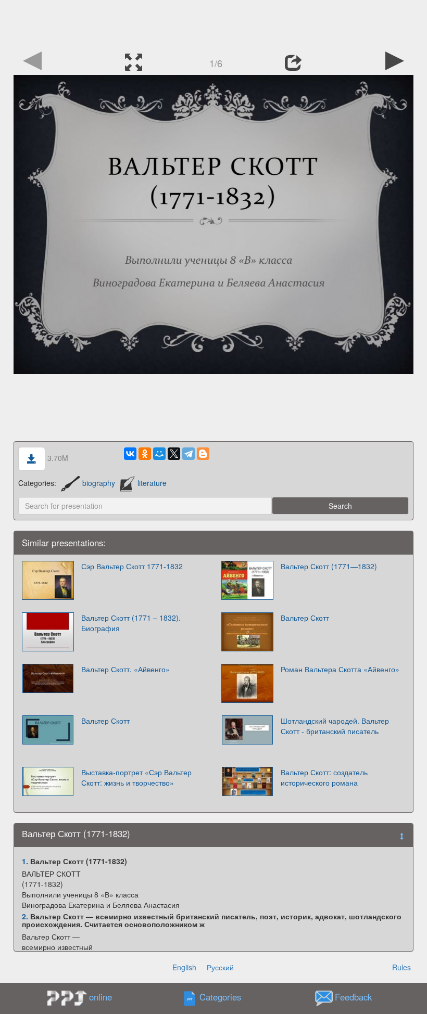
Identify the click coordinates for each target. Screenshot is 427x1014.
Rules (401, 967)
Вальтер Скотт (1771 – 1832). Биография (131, 622)
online (100, 997)
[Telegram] (188, 453)
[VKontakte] (130, 453)
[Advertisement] (213, 23)
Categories (220, 997)
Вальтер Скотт (305, 617)
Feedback (353, 997)
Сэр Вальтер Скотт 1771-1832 (132, 566)
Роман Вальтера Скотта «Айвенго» (340, 669)
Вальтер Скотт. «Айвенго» (125, 669)
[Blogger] (203, 453)
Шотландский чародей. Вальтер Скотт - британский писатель (335, 725)
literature (152, 483)
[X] (174, 453)
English (184, 967)
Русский (220, 967)
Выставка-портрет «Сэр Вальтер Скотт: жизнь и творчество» (136, 777)
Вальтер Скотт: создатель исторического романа (324, 777)
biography (98, 483)
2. (25, 916)
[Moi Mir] (159, 453)
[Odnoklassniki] (145, 453)
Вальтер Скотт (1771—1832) (329, 566)
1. (25, 861)
